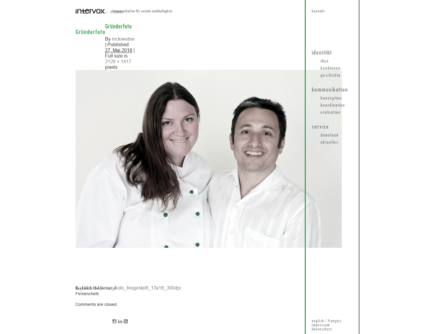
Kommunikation (330, 90)
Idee (324, 61)
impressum (321, 325)
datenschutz (322, 329)
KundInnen (330, 68)
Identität (322, 53)
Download (329, 135)
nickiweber (123, 38)
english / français (326, 321)
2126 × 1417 (118, 61)
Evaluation (330, 113)
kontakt (318, 11)
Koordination (332, 105)
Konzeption (331, 98)
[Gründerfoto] (208, 246)
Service (320, 127)
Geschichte (330, 75)
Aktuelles (329, 142)
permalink (108, 288)
